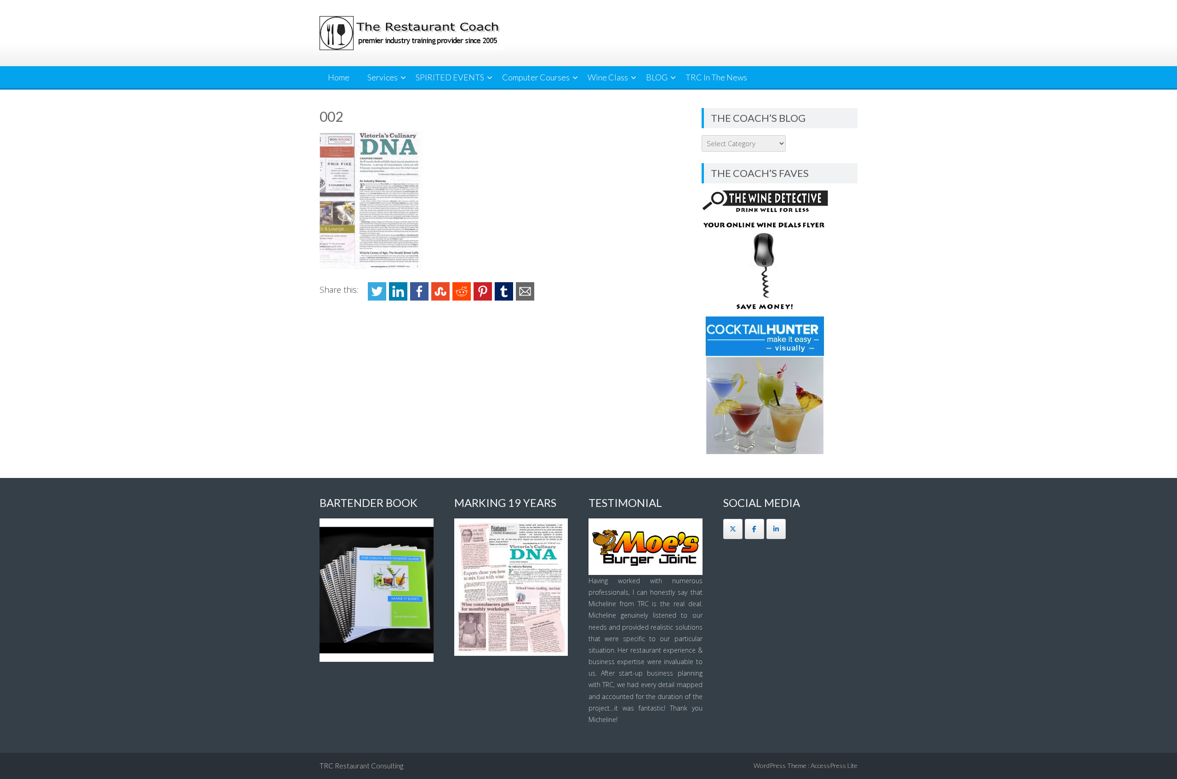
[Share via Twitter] (377, 297)
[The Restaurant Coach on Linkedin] (776, 529)
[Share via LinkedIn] (398, 297)
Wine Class (608, 77)
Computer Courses (536, 77)
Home (338, 77)
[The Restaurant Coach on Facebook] (754, 529)
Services (382, 77)
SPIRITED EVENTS (450, 77)
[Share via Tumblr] (504, 297)
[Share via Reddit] (461, 297)
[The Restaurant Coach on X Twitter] (733, 529)
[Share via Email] (525, 297)
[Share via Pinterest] (483, 297)
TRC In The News (716, 77)
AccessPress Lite (834, 765)
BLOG (657, 77)
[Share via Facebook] (419, 297)
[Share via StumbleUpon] (440, 297)
